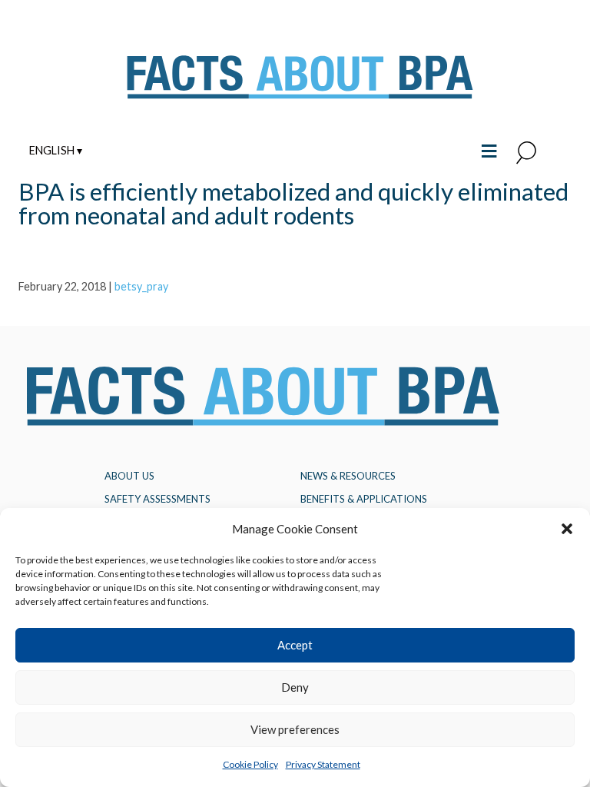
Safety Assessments (157, 499)
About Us (129, 476)
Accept (295, 645)
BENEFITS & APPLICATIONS (363, 499)
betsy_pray (141, 286)
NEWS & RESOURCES (348, 476)
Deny (295, 687)
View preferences (295, 729)
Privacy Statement (323, 764)
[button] (567, 528)
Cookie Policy (250, 764)
